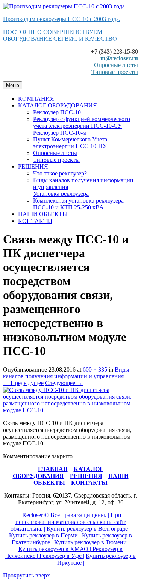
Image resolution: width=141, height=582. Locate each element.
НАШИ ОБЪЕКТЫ (43, 214)
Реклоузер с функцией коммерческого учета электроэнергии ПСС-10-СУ (81, 122)
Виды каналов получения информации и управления (66, 372)
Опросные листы (116, 65)
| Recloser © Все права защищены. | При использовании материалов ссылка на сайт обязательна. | (68, 522)
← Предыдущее (23, 383)
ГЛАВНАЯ (53, 469)
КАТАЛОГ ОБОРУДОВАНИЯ (57, 105)
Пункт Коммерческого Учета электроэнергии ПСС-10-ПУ (70, 142)
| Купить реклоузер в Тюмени (89, 542)
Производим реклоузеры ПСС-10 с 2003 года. (61, 19)
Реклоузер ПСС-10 (57, 112)
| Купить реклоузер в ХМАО (73, 545)
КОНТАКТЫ (35, 221)
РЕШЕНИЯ (33, 166)
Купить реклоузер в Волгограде (87, 528)
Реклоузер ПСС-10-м (59, 132)
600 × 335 (95, 369)
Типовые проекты (114, 72)
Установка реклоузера (61, 193)
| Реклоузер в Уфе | (59, 556)
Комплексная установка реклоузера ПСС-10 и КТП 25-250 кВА (78, 203)
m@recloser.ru (119, 58)
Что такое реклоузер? (60, 173)
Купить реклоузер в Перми (43, 535)
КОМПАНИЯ (36, 98)
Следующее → (64, 383)
